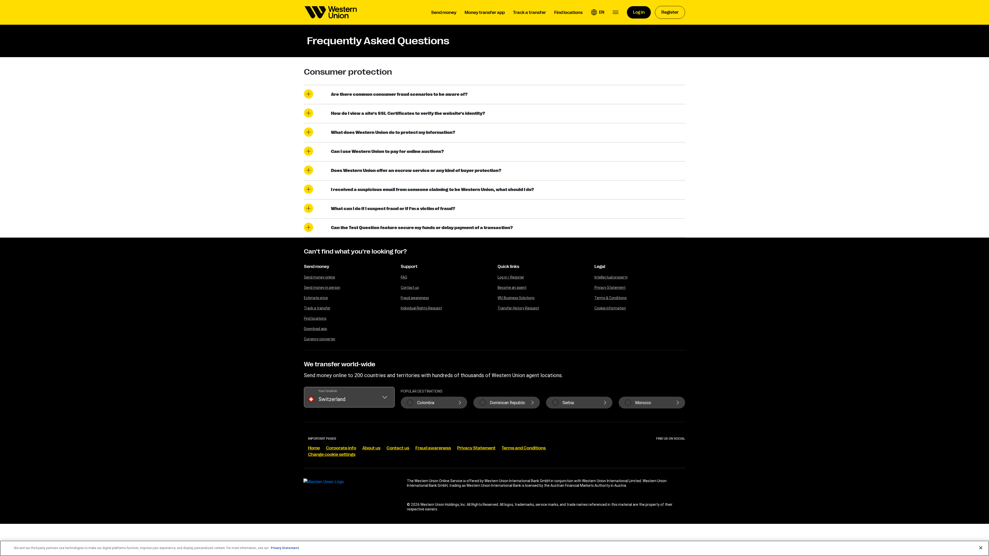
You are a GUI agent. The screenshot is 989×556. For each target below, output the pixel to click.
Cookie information (610, 308)
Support (409, 266)
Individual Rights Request (421, 308)
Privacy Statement (610, 287)
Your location (327, 391)
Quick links (508, 266)
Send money (316, 266)
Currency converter (319, 339)
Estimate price (316, 298)
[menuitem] (330, 12)
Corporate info (341, 448)
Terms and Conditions (524, 448)
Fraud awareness (415, 298)
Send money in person (322, 287)
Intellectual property (611, 277)
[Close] (980, 547)
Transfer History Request (518, 308)
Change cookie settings (331, 454)
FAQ (404, 277)
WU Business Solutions (516, 298)
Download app (315, 328)
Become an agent (512, 287)
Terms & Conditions (610, 298)
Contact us (410, 287)
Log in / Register (511, 277)
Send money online (319, 277)
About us (371, 448)
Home (314, 448)
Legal (599, 266)
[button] (597, 12)
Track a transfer (317, 308)
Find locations (315, 318)
